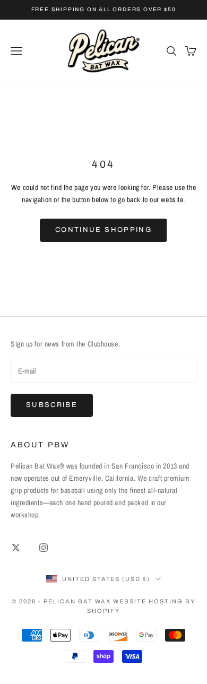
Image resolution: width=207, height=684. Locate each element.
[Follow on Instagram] (43, 547)
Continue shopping (103, 229)
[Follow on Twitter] (16, 547)
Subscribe (51, 405)
